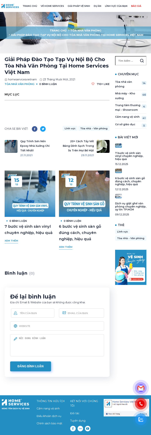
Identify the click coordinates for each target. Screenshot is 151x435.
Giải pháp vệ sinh (79, 6)
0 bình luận (48, 84)
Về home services (52, 6)
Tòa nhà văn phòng (85, 30)
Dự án (97, 6)
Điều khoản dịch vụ (49, 416)
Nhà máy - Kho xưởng (130, 96)
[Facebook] (34, 129)
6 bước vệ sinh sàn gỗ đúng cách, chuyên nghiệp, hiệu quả (80, 232)
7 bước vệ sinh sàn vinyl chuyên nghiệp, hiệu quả (129, 156)
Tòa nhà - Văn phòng (94, 128)
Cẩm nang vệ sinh (130, 117)
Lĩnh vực (70, 128)
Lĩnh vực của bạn (116, 6)
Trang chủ (30, 6)
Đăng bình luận (30, 366)
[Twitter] (43, 129)
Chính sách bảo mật (49, 423)
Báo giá (136, 6)
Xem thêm (11, 240)
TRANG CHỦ (58, 30)
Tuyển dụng (77, 420)
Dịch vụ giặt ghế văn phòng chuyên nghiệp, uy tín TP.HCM (130, 206)
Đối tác (74, 413)
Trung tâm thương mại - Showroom (130, 107)
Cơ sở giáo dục (130, 125)
